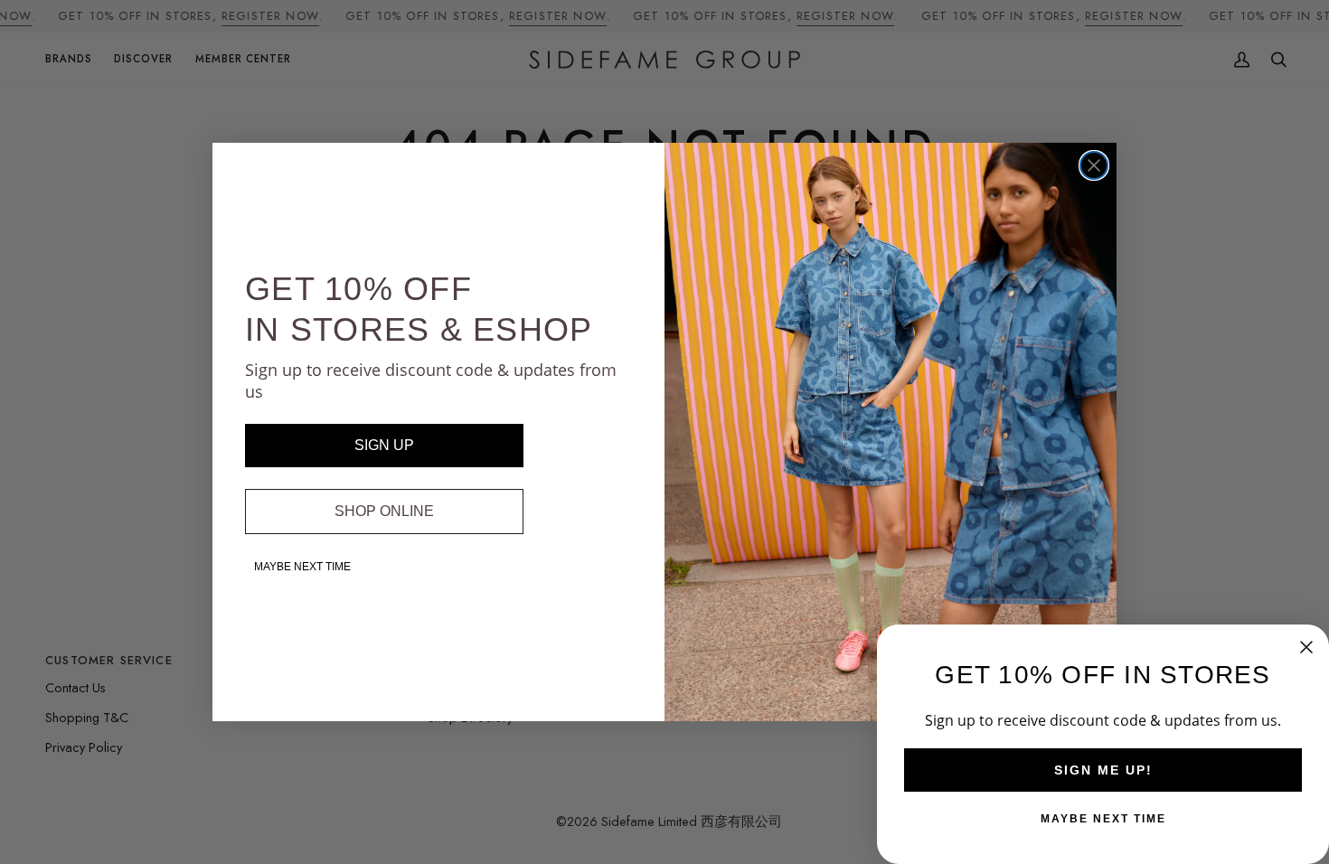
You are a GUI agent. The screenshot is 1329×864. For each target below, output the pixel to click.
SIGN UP (384, 445)
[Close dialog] (1094, 165)
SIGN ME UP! (1103, 770)
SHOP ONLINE (384, 511)
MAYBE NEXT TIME (302, 566)
